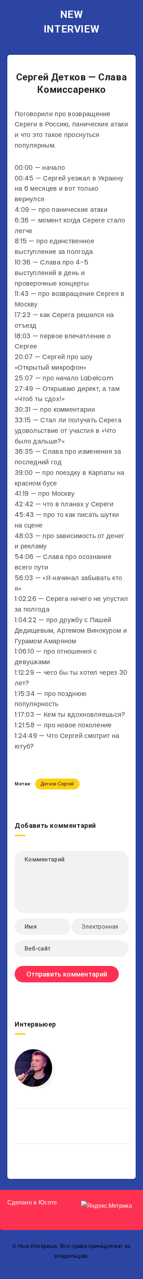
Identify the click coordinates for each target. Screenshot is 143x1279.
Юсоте (47, 1202)
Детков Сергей (57, 783)
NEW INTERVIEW (71, 21)
